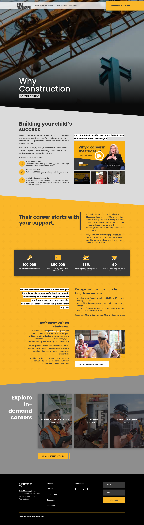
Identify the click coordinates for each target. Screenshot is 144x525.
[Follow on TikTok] (87, 489)
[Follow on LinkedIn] (83, 489)
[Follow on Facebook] (75, 489)
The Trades (62, 6)
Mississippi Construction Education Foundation (29, 496)
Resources (73, 6)
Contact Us (79, 483)
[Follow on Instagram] (79, 489)
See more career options (53, 456)
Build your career (120, 5)
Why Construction (44, 6)
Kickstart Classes (47, 348)
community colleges (43, 361)
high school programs (55, 331)
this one (87, 315)
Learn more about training (91, 364)
